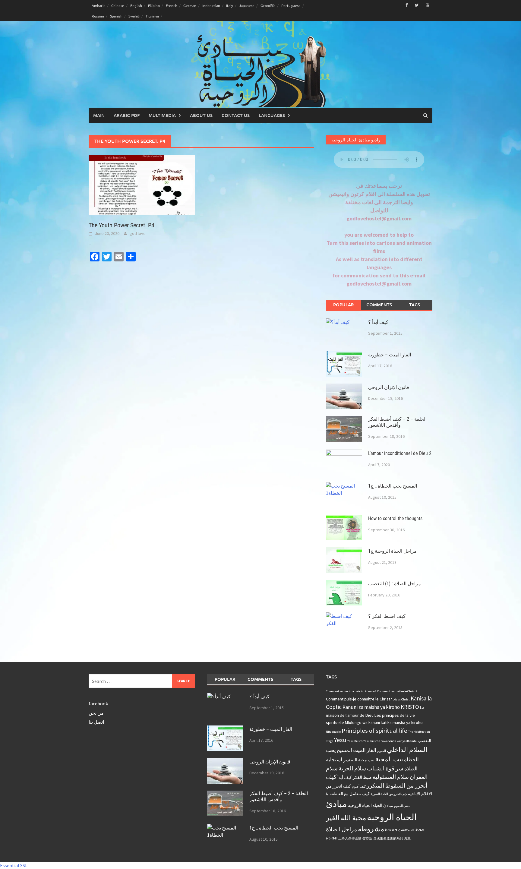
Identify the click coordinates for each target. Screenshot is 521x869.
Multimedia (162, 115)
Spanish (116, 16)
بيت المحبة (389, 759)
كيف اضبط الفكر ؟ (387, 616)
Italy (229, 5)
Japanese (246, 5)
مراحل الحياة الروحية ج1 (392, 551)
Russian (98, 16)
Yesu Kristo (354, 741)
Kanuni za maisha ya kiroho (371, 707)
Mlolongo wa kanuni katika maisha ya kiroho (384, 722)
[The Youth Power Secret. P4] (142, 185)
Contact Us (236, 115)
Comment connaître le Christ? (397, 691)
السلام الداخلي (407, 749)
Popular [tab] (343, 305)
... (90, 243)
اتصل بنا (96, 722)
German (189, 5)
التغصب (424, 740)
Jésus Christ (401, 699)
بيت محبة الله (362, 760)
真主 (407, 838)
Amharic (98, 5)
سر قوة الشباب (385, 768)
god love (138, 233)
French (171, 5)
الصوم (381, 751)
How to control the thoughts (395, 518)
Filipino (154, 5)
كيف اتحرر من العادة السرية (389, 794)
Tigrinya (152, 16)
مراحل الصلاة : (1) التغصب (394, 583)
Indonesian (211, 5)
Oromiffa (267, 5)
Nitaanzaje (333, 732)
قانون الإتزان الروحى (388, 387)
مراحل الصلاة (341, 829)
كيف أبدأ (344, 777)
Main (99, 115)
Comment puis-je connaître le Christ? (359, 699)
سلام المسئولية (391, 776)
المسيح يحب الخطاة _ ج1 (392, 486)
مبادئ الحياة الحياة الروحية (370, 805)
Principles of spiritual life (374, 731)
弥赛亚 (367, 838)
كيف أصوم (359, 786)
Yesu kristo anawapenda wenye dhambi (390, 741)
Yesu (340, 740)
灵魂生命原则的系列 (388, 838)
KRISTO (410, 706)
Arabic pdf (127, 115)
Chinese (117, 5)
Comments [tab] (379, 305)
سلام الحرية (352, 768)
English (136, 5)
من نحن (96, 713)
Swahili (134, 16)
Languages (272, 115)
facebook (98, 703)
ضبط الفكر (362, 777)
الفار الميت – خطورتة (389, 355)
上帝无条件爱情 (350, 838)
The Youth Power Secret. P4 (121, 225)
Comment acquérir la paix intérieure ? (351, 691)
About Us (201, 115)
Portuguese (291, 5)
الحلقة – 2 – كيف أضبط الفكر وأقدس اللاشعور (397, 422)
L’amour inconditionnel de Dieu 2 (399, 453)
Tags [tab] (414, 305)
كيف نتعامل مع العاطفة (350, 793)
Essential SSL (13, 865)
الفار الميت (364, 750)
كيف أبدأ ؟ (378, 322)
